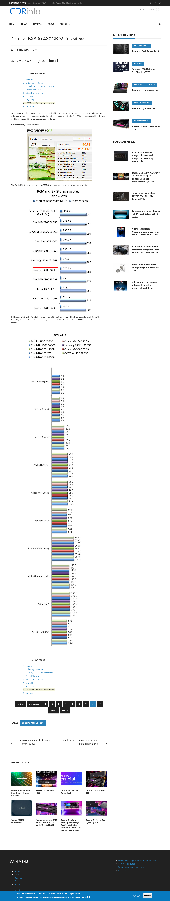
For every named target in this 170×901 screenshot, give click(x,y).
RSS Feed (122, 870)
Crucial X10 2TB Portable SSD (17, 821)
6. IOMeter (28, 96)
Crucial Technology (32, 723)
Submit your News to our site (131, 867)
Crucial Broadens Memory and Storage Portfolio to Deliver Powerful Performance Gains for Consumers (71, 825)
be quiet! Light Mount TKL (145, 90)
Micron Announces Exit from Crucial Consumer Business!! (21, 793)
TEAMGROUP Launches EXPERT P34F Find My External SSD (143, 196)
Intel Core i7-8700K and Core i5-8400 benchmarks (80, 742)
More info (86, 897)
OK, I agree (136, 895)
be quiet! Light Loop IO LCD (145, 108)
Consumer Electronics (144, 85)
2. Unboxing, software (33, 83)
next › (54, 710)
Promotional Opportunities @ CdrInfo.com (137, 860)
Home (142, 10)
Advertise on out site (127, 864)
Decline (147, 896)
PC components (141, 45)
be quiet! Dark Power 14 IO (145, 51)
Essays (50, 24)
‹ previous (34, 704)
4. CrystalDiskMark (32, 89)
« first (21, 704)
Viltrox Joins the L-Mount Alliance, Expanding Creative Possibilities (144, 285)
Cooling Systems (141, 103)
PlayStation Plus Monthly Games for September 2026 (58, 3)
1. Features (28, 79)
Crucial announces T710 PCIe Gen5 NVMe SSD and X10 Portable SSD (46, 822)
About (63, 24)
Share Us (151, 10)
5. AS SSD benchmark (33, 93)
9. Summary (28, 106)
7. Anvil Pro (28, 99)
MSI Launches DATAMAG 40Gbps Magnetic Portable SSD (145, 267)
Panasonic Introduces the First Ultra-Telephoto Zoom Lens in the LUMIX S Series (145, 249)
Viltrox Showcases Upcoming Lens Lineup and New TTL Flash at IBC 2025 (145, 231)
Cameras (138, 63)
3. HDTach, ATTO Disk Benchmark (38, 86)
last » (65, 710)
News (24, 24)
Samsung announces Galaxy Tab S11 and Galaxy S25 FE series (146, 214)
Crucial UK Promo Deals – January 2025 (96, 821)
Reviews (37, 24)
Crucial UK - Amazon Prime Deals (69, 791)
